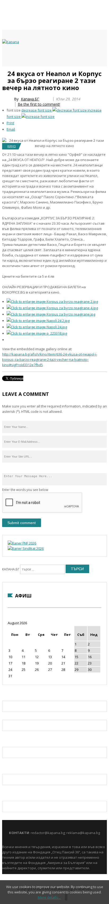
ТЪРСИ (77, 569)
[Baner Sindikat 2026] (26, 548)
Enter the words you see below (25, 490)
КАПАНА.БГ (10, 569)
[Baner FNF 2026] (22, 543)
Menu (4, 72)
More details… (49, 897)
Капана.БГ (30, 98)
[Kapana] (10, 41)
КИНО (11, 146)
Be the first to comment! (39, 104)
